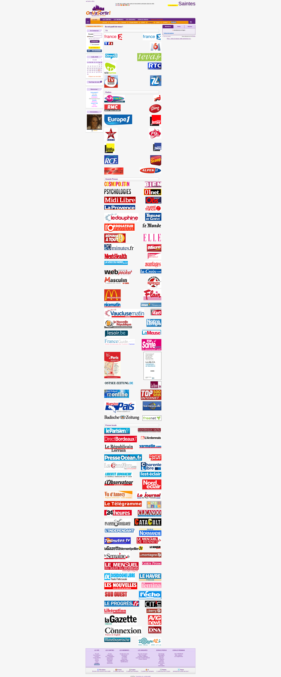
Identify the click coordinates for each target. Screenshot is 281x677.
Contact (165, 22)
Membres (168, 26)
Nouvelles (109, 660)
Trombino (124, 656)
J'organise (161, 659)
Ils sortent (124, 657)
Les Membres (118, 19)
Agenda (161, 657)
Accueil (105, 22)
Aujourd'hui (110, 655)
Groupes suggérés (143, 656)
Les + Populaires (109, 656)
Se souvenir (95, 44)
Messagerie (161, 655)
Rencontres (161, 663)
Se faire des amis (124, 653)
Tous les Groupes (142, 653)
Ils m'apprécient (179, 656)
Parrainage (161, 653)
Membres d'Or (124, 660)
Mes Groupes (142, 655)
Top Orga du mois (94, 82)
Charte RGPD (133, 22)
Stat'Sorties (110, 663)
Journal (161, 660)
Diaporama (110, 657)
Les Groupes (130, 19)
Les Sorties (107, 19)
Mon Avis (161, 661)
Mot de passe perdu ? (94, 38)
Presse (150, 22)
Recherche (110, 659)
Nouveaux (124, 659)
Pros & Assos (114, 22)
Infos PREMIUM (178, 653)
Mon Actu (161, 656)
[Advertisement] (155, 11)
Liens (157, 22)
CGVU (143, 22)
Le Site (94, 20)
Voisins (190, 26)
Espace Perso (143, 19)
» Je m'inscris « (173, 5)
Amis (179, 26)
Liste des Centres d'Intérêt (143, 657)
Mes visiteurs (178, 655)
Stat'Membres (124, 661)
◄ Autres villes (90, 1)
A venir (110, 653)
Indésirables (161, 665)
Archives (109, 661)
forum (193, 36)
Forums (124, 22)
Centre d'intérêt (143, 659)
